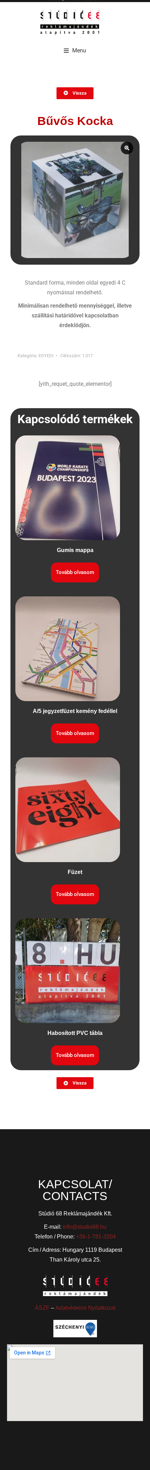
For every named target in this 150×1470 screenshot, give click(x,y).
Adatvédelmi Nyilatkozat (85, 1308)
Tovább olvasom (75, 572)
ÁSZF (42, 1308)
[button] (75, 51)
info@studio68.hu (84, 1227)
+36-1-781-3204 (96, 1237)
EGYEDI (46, 355)
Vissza (80, 93)
